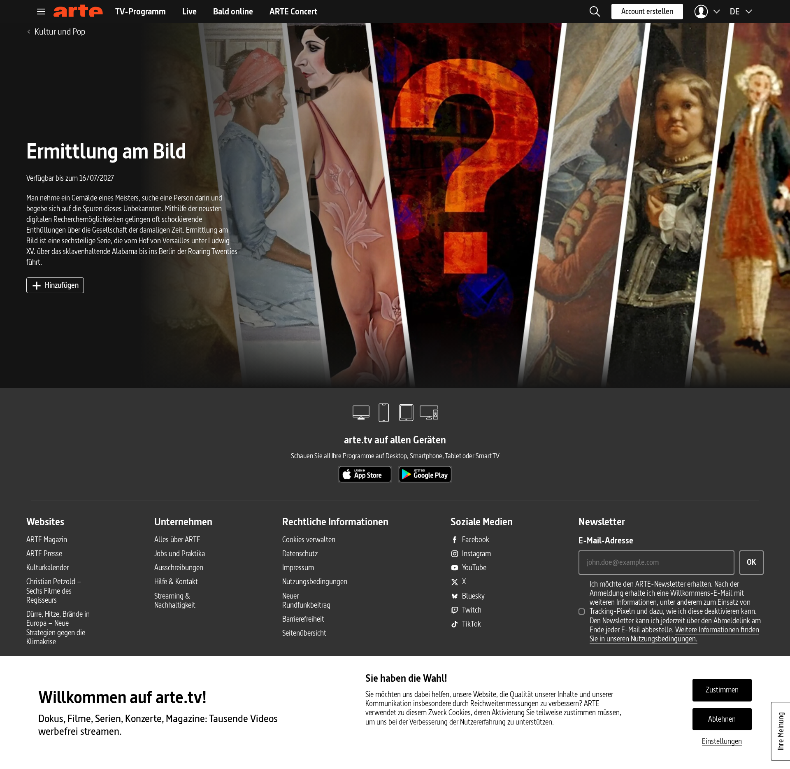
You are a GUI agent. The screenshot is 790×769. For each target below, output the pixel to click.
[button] (594, 11)
